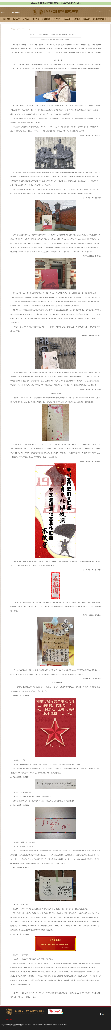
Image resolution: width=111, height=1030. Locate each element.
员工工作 (67, 19)
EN (8, 12)
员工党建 (24, 29)
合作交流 (76, 19)
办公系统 (3, 12)
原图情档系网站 (16, 12)
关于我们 (6, 19)
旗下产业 (36, 19)
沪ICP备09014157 (28, 1024)
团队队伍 (26, 19)
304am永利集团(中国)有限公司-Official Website (14, 1024)
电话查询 (66, 1024)
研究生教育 (46, 19)
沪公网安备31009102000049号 (38, 1024)
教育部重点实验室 (99, 19)
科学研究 (57, 19)
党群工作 (16, 19)
